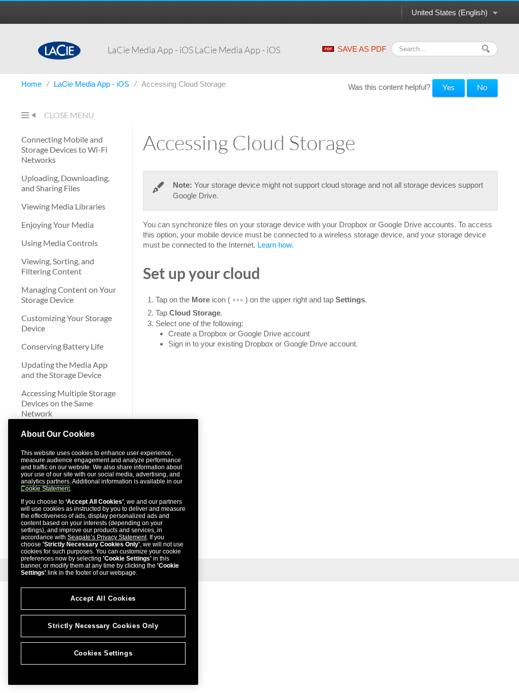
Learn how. (275, 244)
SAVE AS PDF (362, 49)
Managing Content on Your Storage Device (68, 294)
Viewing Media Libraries (63, 206)
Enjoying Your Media (57, 224)
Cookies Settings (103, 653)
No (482, 87)
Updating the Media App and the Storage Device (64, 369)
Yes (448, 87)
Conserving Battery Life (62, 346)
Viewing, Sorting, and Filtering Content (57, 266)
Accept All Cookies (103, 598)
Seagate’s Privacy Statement (106, 537)
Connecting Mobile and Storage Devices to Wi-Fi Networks (64, 149)
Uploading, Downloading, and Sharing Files (65, 183)
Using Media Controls (59, 243)
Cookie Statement (45, 488)
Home (32, 84)
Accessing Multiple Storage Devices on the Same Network (68, 403)
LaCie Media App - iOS (92, 84)
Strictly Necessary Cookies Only (103, 626)
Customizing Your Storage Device (66, 323)
